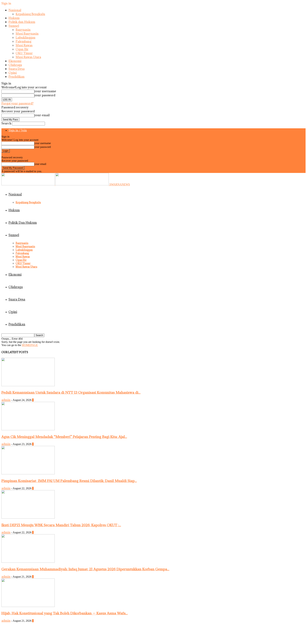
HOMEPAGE (30, 345)
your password (44, 95)
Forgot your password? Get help (19, 154)
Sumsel (14, 26)
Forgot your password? (17, 103)
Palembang (23, 41)
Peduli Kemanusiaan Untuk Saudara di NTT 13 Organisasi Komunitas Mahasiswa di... (71, 392)
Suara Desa (17, 69)
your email (42, 115)
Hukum (14, 18)
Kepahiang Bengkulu (30, 14)
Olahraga (15, 65)
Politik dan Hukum (22, 22)
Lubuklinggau (25, 37)
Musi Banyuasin (27, 34)
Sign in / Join (18, 130)
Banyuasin (23, 30)
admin (5, 400)
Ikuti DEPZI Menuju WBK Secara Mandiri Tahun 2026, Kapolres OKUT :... (61, 525)
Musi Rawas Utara (28, 57)
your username (45, 91)
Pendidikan (17, 77)
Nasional (15, 10)
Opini (13, 73)
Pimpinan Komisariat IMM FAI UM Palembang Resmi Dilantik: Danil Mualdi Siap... (69, 480)
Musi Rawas (24, 45)
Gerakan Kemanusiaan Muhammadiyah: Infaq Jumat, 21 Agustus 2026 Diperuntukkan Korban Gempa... (85, 569)
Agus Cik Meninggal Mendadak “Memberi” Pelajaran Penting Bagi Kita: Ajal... (64, 436)
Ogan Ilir (22, 49)
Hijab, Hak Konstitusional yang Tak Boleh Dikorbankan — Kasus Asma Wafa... (64, 613)
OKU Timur (24, 53)
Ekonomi (15, 61)
